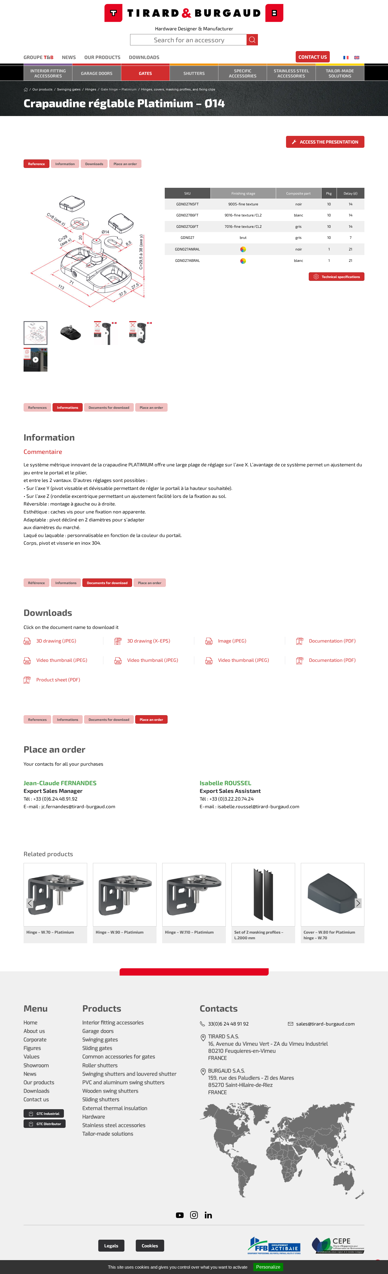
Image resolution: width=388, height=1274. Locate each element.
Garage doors (96, 73)
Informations (67, 407)
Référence (36, 583)
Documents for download (109, 407)
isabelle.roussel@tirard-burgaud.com (258, 806)
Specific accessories (242, 73)
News (69, 57)
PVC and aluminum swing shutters (123, 1082)
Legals (111, 1245)
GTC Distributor (49, 1124)
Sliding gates (97, 1048)
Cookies (150, 1245)
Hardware (93, 1116)
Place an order (125, 164)
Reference (36, 164)
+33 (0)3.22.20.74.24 (231, 798)
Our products (102, 57)
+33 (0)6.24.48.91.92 (55, 798)
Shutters (194, 73)
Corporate (35, 1039)
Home (30, 1022)
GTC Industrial (48, 1113)
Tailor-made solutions (340, 73)
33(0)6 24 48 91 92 (228, 1023)
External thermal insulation (114, 1108)
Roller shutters (100, 1065)
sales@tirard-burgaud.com (325, 1023)
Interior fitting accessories (48, 73)
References (37, 407)
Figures (32, 1048)
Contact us (313, 57)
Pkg (329, 193)
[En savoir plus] (274, 1245)
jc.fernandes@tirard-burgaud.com (78, 806)
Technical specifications (341, 277)
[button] (88, 251)
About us (34, 1031)
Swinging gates (100, 1039)
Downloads (144, 57)
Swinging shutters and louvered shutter (129, 1074)
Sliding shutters (100, 1099)
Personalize (268, 1267)
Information (65, 164)
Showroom (36, 1065)
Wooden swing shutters (110, 1091)
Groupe (38, 57)
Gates (145, 73)
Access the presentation (328, 141)
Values (31, 1056)
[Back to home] (194, 12)
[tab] (35, 333)
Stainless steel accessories (291, 73)
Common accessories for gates (118, 1056)
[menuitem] (346, 57)
